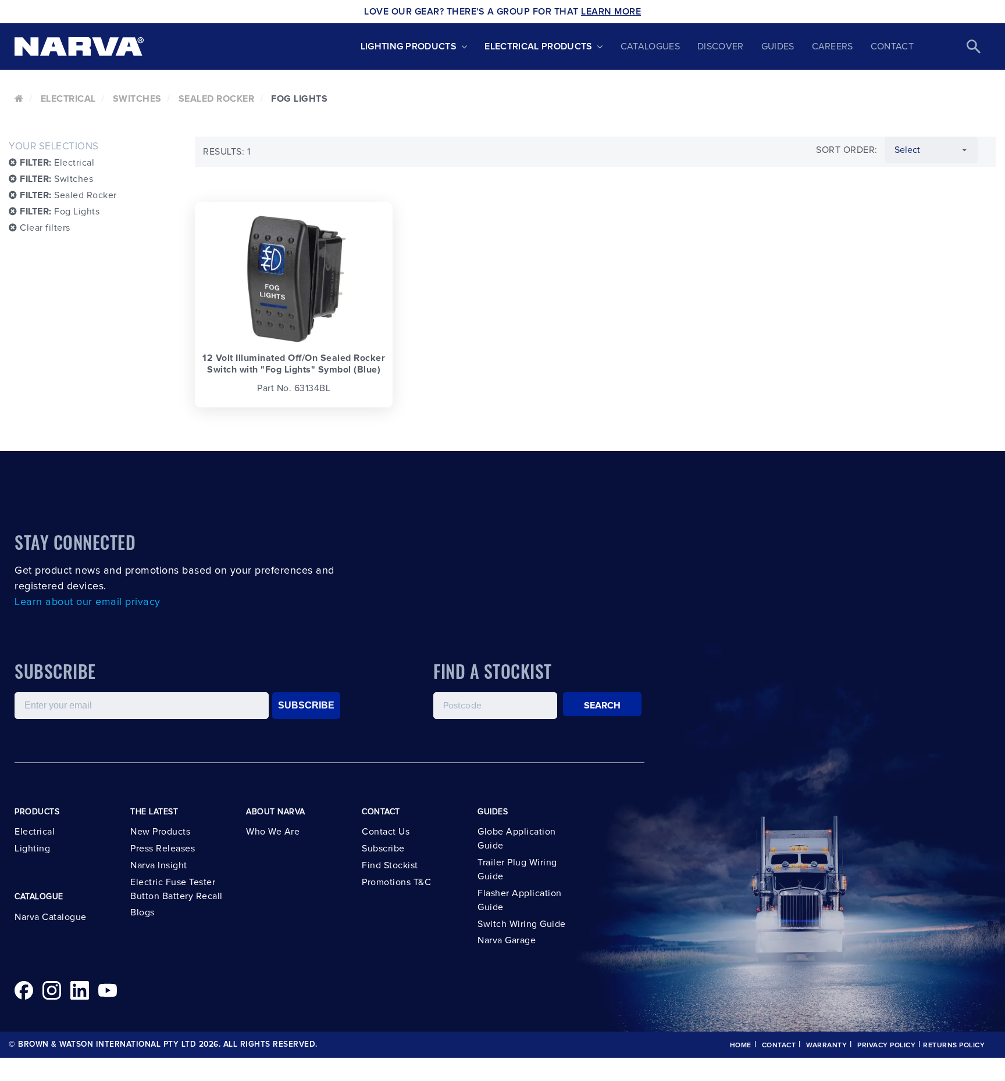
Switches (137, 98)
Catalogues (650, 46)
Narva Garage (506, 940)
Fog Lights (59, 211)
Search (602, 705)
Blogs (142, 912)
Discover (720, 46)
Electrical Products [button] (538, 46)
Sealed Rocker (217, 98)
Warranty (826, 1045)
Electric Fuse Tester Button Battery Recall (176, 889)
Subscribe (383, 848)
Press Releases (162, 848)
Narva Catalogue (51, 917)
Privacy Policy (886, 1045)
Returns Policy (954, 1045)
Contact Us (385, 831)
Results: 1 (226, 151)
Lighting (32, 848)
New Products (160, 831)
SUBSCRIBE (306, 705)
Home (740, 1045)
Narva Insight (158, 865)
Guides (777, 46)
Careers (832, 46)
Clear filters (43, 227)
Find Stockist (390, 865)
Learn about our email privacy (88, 602)
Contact (892, 46)
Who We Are (273, 831)
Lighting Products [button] (409, 46)
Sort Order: (847, 150)
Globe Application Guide (516, 838)
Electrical (68, 98)
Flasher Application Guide (519, 900)
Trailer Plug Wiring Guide (517, 869)
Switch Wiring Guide (521, 924)
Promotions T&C (396, 882)
